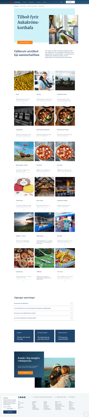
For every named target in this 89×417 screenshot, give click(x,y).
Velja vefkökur (10, 408)
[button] (58, 2)
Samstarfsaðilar (23, 6)
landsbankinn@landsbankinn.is (19, 407)
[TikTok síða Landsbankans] (24, 397)
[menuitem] (17, 2)
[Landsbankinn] (11, 2)
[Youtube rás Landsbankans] (19, 397)
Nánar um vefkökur (7, 406)
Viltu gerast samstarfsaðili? (32, 6)
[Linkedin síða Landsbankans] (21, 397)
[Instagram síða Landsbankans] (22, 397)
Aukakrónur (16, 6)
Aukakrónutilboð (41, 6)
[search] (64, 2)
